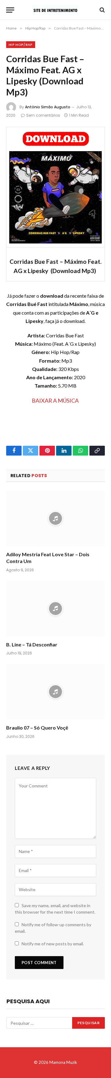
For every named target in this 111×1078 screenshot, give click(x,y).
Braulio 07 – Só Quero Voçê (37, 727)
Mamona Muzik (63, 1062)
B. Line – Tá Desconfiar (31, 644)
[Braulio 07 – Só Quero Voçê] (55, 691)
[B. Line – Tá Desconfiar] (55, 608)
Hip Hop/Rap (21, 44)
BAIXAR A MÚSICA (55, 400)
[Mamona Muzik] (55, 10)
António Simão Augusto (47, 107)
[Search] (101, 10)
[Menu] (10, 10)
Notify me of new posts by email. (53, 943)
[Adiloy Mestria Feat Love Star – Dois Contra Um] (55, 518)
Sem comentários (43, 115)
